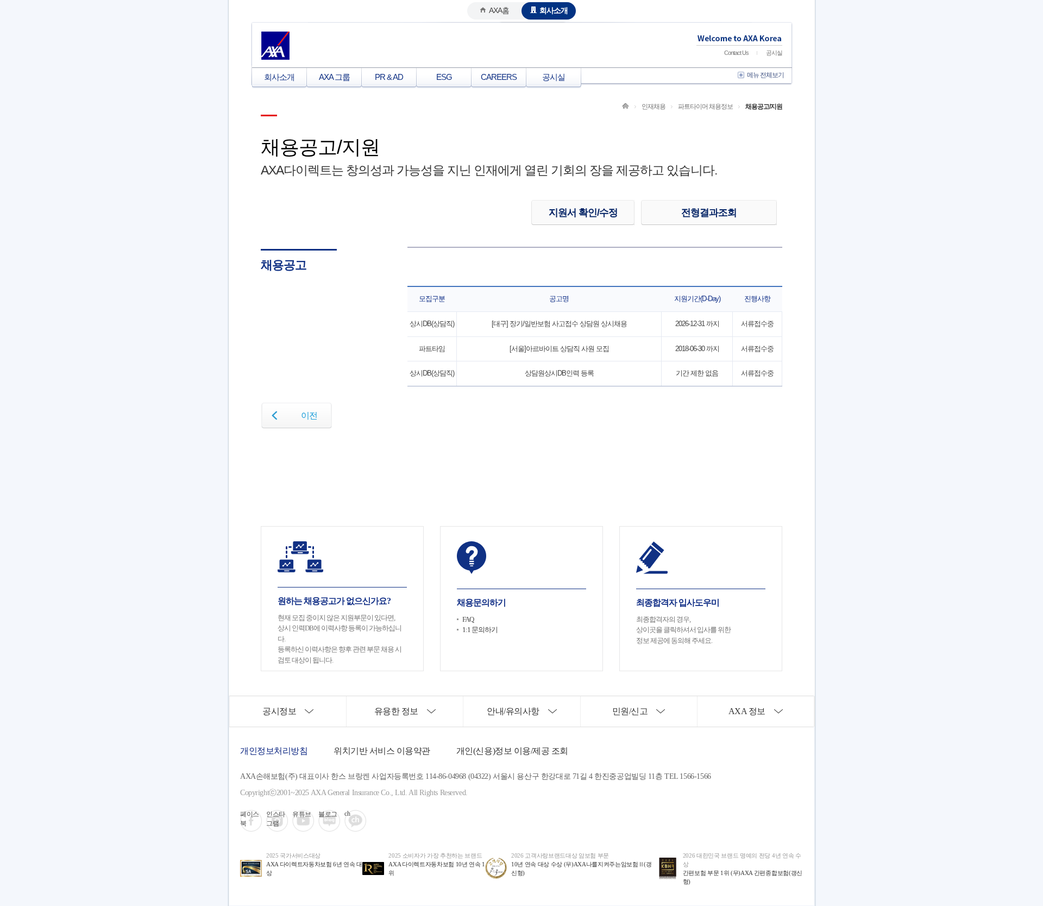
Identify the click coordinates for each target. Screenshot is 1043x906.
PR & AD (389, 77)
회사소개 (279, 77)
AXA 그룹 (334, 77)
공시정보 (279, 711)
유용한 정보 (396, 711)
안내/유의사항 (513, 711)
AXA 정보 (746, 711)
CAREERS (499, 77)
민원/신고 (630, 711)
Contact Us (736, 52)
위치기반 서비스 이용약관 (382, 750)
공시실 (774, 52)
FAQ (468, 619)
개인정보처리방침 (273, 750)
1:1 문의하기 (480, 630)
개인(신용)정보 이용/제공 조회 (512, 750)
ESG (444, 77)
